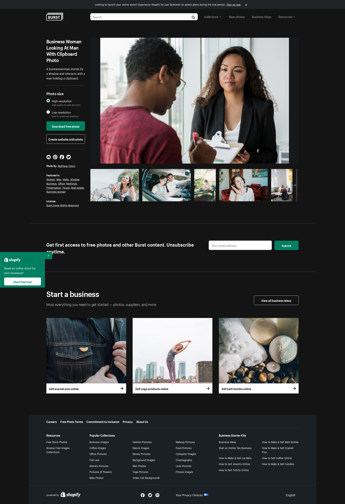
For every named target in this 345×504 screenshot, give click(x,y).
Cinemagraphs (184, 460)
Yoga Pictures (140, 472)
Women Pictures (98, 466)
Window (74, 179)
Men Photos (139, 466)
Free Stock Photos (56, 442)
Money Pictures (141, 454)
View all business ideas (276, 300)
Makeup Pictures (185, 442)
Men (58, 179)
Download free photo (65, 126)
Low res (128, 197)
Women (50, 179)
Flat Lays (94, 460)
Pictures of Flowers (100, 472)
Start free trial (22, 281)
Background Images (144, 460)
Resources (285, 16)
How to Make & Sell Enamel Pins (277, 450)
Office (61, 183)
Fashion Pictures (142, 442)
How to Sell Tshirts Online (234, 470)
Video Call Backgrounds (146, 478)
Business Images (99, 442)
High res (114, 197)
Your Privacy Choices (189, 494)
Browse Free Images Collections (58, 450)
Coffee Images (97, 448)
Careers (51, 421)
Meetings (71, 183)
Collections (211, 16)
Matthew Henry (66, 166)
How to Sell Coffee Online (277, 458)
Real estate (77, 187)
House (66, 187)
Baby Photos (96, 478)
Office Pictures (98, 454)
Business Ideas (227, 442)
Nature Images (141, 448)
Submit (286, 245)
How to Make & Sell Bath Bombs (280, 442)
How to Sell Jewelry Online (234, 464)
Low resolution (61, 112)
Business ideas (261, 16)
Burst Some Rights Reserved (62, 205)
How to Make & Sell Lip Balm (235, 458)
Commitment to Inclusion (102, 421)
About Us (142, 421)
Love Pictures (183, 466)
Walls (66, 179)
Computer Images (186, 454)
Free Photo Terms (71, 421)
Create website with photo (65, 139)
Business (51, 183)
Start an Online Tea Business (235, 448)
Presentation (53, 187)
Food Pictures (184, 448)
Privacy (128, 421)
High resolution (62, 101)
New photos (237, 16)
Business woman (56, 191)
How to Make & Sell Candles (278, 464)
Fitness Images (184, 472)
